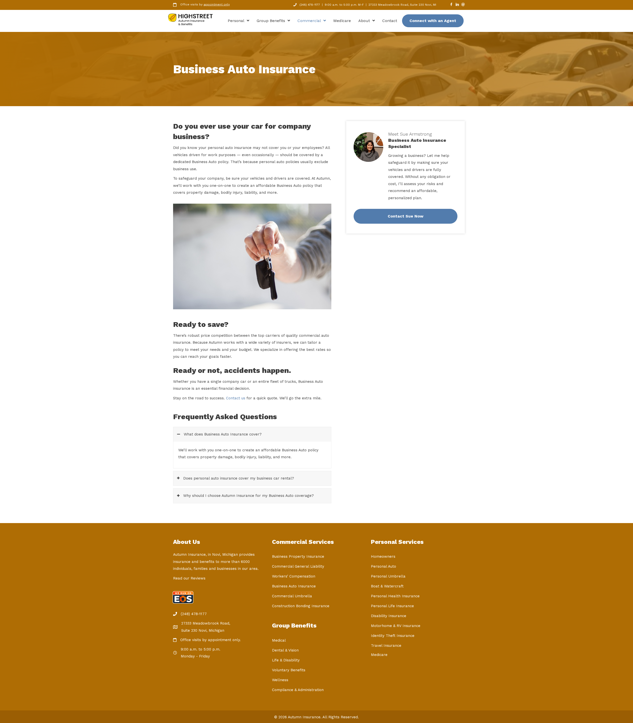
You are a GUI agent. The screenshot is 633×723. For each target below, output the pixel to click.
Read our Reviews (189, 578)
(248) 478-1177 (309, 4)
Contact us (235, 398)
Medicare (379, 654)
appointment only (216, 4)
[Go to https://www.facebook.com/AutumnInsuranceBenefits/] (451, 4)
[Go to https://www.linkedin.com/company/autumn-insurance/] (457, 4)
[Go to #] (463, 4)
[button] (252, 434)
